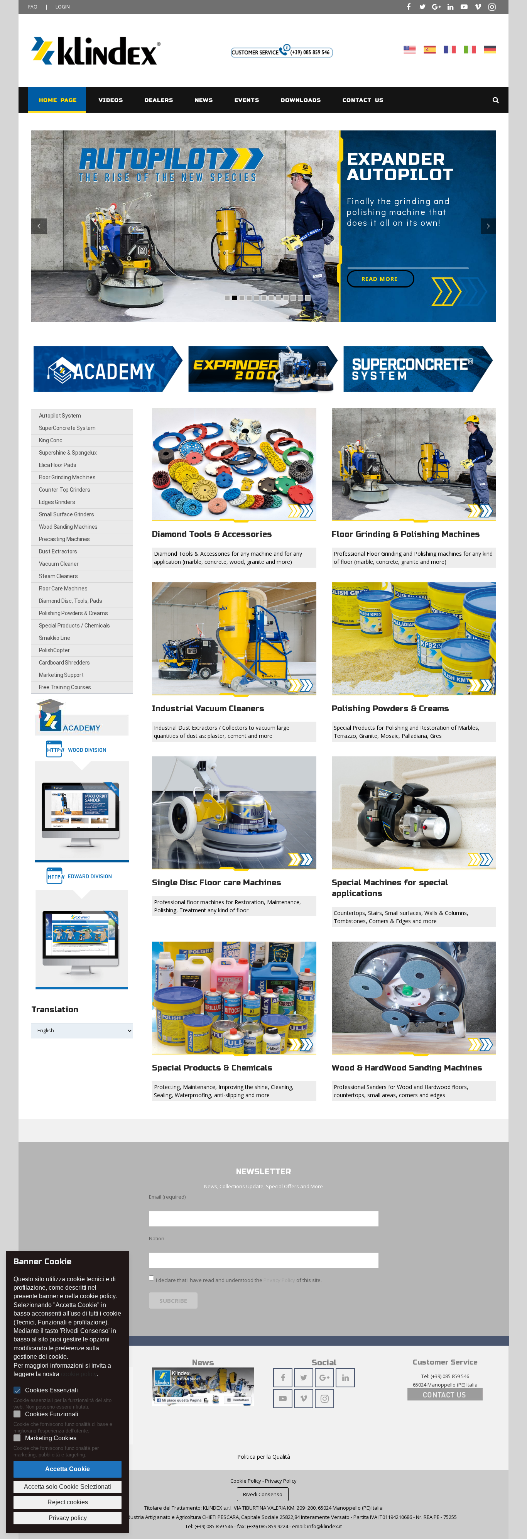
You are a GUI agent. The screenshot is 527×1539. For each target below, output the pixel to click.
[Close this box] (416, 635)
